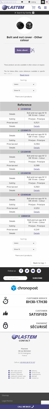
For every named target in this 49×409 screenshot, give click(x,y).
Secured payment (16, 373)
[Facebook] (21, 271)
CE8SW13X (25, 216)
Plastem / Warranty (16, 374)
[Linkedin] (39, 271)
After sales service (16, 371)
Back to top (40, 263)
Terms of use (35, 373)
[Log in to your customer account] (43, 2)
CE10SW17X (26, 130)
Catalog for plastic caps (18, 376)
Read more (24, 75)
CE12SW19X (26, 173)
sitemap (34, 376)
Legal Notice (7, 401)
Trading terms (36, 374)
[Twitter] (27, 271)
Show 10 (24, 90)
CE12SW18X (26, 151)
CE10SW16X (26, 109)
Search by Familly (24, 12)
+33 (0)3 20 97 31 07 (9, 2)
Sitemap (5, 395)
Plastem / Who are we (17, 378)
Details (37, 126)
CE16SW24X (26, 194)
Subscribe (37, 278)
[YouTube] (33, 271)
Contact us (34, 378)
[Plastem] (16, 7)
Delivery (34, 371)
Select (24, 84)
